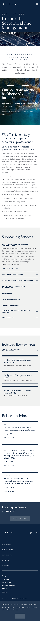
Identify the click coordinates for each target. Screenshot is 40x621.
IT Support (5, 592)
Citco (10, 4)
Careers (5, 565)
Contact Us (19, 519)
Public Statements (7, 589)
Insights (5, 560)
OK (20, 616)
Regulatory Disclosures (8, 586)
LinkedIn (31, 532)
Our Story (6, 545)
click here (14, 610)
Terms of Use (5, 579)
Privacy (4, 576)
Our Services (7, 550)
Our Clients (7, 555)
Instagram (36, 532)
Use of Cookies (6, 582)
